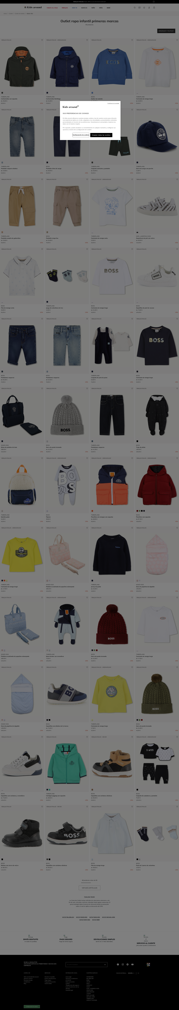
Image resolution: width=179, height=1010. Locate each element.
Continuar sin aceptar (113, 103)
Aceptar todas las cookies (101, 135)
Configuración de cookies (81, 135)
